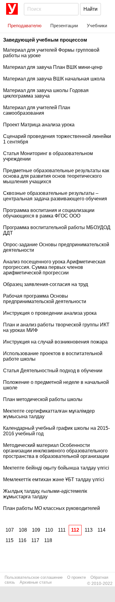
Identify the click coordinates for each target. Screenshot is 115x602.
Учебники (97, 25)
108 (23, 530)
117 (35, 540)
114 (101, 530)
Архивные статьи (36, 582)
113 (89, 530)
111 (62, 530)
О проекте (76, 577)
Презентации (64, 25)
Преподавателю (24, 25)
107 (10, 530)
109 (36, 530)
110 (49, 530)
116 (22, 540)
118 (48, 540)
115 (9, 540)
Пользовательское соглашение (34, 577)
